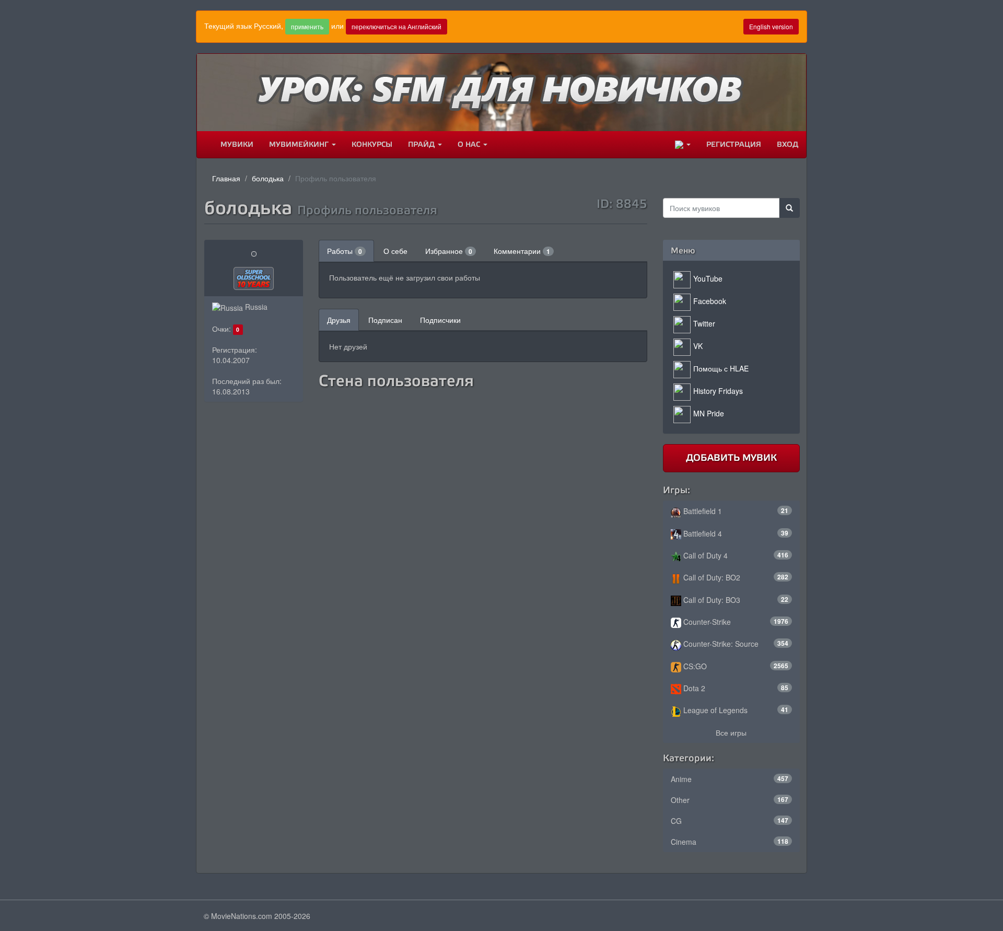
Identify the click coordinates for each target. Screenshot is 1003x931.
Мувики (236, 144)
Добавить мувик (731, 457)
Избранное (448, 251)
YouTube (707, 278)
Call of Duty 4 (735, 555)
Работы (344, 251)
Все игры (731, 732)
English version (771, 26)
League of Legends (735, 710)
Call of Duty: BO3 (735, 600)
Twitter (704, 323)
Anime (730, 779)
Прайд (422, 144)
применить (307, 26)
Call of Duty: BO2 (735, 577)
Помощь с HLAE (721, 368)
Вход (787, 144)
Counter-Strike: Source (735, 643)
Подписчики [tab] (440, 320)
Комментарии (522, 251)
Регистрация (733, 144)
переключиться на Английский (396, 26)
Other (730, 800)
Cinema (730, 841)
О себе (395, 251)
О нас (470, 144)
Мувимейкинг (300, 144)
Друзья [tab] (339, 320)
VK (698, 346)
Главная (226, 178)
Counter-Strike (735, 621)
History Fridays (718, 391)
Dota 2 (735, 688)
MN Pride (708, 413)
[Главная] (205, 145)
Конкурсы (372, 144)
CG (730, 821)
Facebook (709, 301)
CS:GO (735, 666)
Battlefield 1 (735, 511)
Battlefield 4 (735, 533)
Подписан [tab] (385, 320)
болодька (268, 178)
